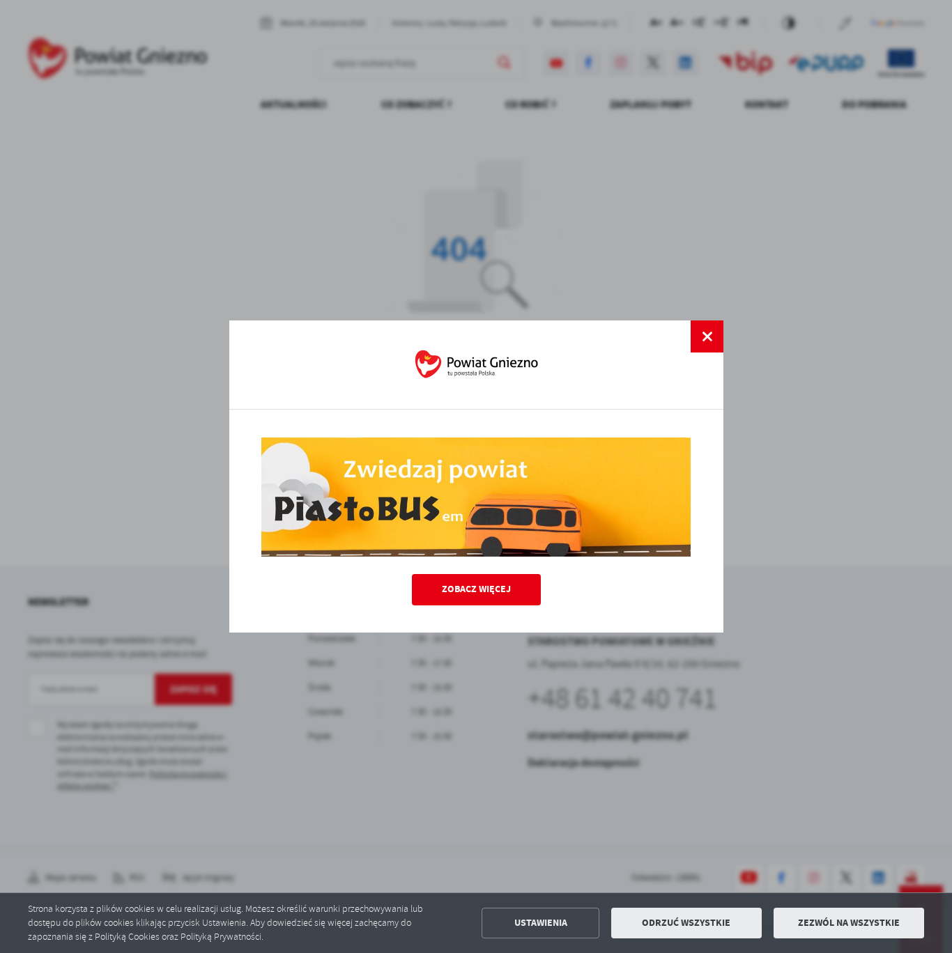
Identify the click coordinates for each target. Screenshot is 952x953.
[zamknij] (707, 336)
